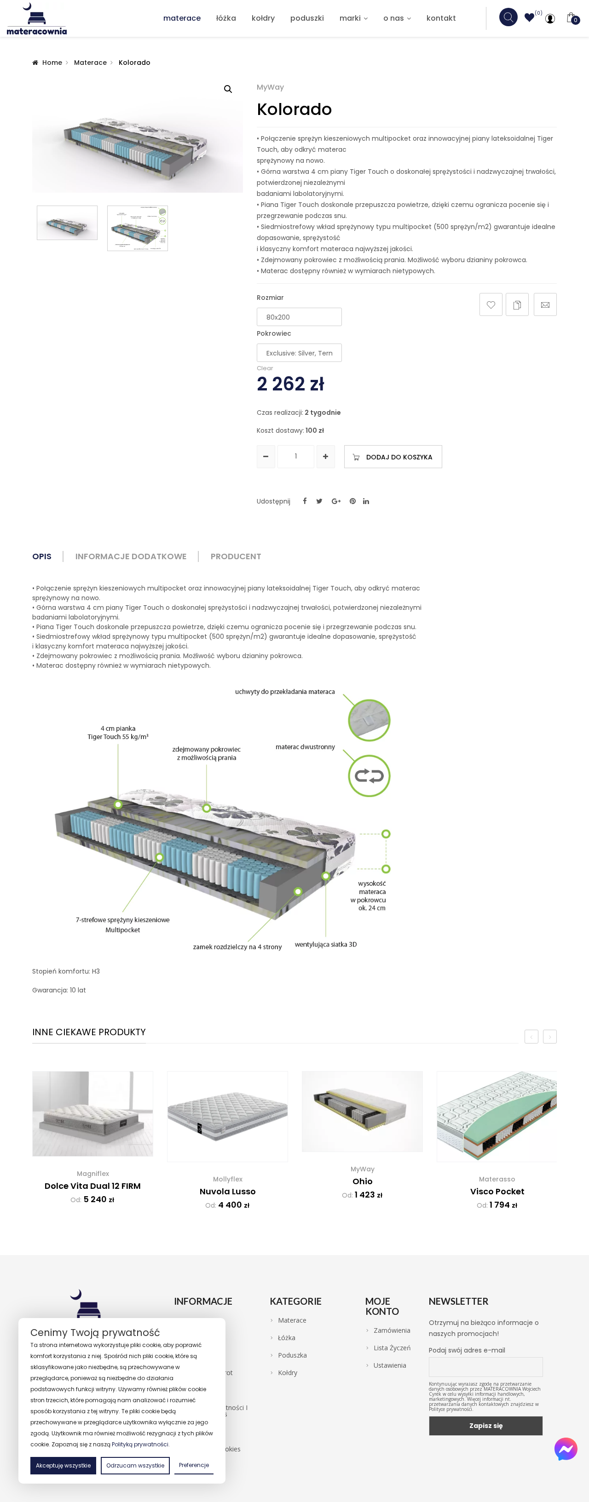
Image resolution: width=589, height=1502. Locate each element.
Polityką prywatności (140, 1444)
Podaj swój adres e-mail (467, 1350)
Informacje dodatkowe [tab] (131, 556)
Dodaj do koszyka (399, 457)
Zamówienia (392, 1330)
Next (238, 228)
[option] (92, 1144)
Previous (36, 228)
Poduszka (292, 1355)
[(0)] (529, 19)
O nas (393, 18)
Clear (265, 368)
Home (52, 62)
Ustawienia (390, 1365)
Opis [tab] (42, 556)
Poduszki (307, 18)
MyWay (270, 87)
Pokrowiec (273, 333)
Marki (350, 18)
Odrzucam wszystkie (135, 1465)
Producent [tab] (236, 556)
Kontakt (441, 18)
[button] (228, 89)
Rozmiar (270, 297)
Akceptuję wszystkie (63, 1465)
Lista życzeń (392, 1348)
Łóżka (226, 18)
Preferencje (194, 1465)
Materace (182, 18)
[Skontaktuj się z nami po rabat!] (565, 1449)
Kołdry (263, 18)
